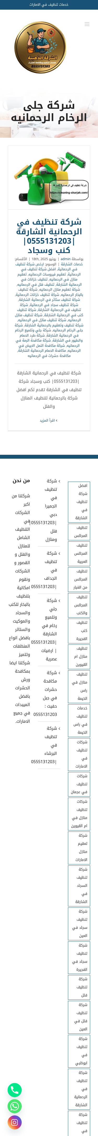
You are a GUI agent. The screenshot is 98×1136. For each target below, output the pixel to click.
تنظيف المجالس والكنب (80, 605)
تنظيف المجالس (80, 531)
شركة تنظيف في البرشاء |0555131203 (49, 745)
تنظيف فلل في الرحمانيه (35, 284)
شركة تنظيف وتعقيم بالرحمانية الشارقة (54, 325)
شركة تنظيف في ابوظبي (81, 1051)
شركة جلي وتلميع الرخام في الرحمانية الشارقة (47, 333)
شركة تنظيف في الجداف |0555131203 (49, 570)
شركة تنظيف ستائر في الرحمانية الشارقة (49, 299)
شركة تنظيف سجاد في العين (79, 923)
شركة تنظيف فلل (82, 987)
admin (66, 259)
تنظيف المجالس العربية (80, 553)
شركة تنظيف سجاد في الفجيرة (79, 957)
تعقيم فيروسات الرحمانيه (47, 274)
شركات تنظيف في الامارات (81, 754)
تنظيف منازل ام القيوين (80, 656)
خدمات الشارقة (72, 264)
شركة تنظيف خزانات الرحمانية (37, 294)
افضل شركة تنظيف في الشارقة (81, 502)
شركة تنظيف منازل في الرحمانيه (42, 320)
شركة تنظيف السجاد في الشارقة (81, 885)
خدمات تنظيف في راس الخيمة (80, 720)
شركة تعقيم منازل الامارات (81, 847)
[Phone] (15, 1090)
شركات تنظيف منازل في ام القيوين (79, 813)
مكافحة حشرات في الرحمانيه (49, 355)
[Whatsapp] (15, 1106)
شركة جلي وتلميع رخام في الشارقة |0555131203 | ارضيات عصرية (49, 629)
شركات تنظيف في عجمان (79, 784)
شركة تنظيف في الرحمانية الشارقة (50, 307)
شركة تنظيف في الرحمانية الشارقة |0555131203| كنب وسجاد (49, 178)
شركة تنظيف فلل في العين (80, 1017)
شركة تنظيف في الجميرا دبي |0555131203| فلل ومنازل (49, 510)
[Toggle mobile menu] (87, 24)
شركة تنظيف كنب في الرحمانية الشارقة (50, 312)
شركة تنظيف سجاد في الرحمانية (54, 305)
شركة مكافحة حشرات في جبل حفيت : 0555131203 (49, 694)
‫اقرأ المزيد (48, 420)
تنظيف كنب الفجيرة (81, 630)
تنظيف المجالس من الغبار (80, 579)
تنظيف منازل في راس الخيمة (79, 686)
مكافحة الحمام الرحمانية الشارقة (42, 350)
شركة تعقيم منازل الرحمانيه (59, 289)
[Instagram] (15, 1122)
